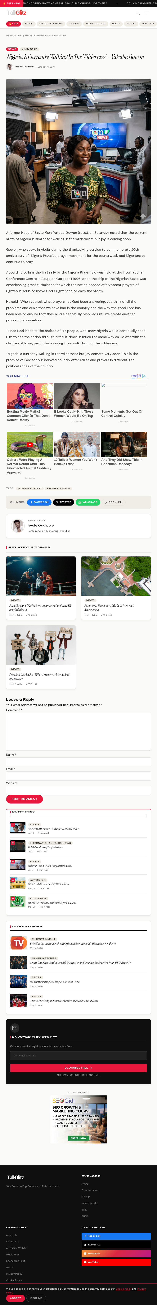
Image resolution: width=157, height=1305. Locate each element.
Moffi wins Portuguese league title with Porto (55, 982)
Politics (148, 23)
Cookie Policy (14, 1280)
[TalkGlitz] (16, 13)
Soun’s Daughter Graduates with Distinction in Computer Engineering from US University (80, 963)
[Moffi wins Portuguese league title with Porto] (18, 981)
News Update (96, 23)
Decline (36, 1298)
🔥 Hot (13, 23)
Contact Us (13, 1241)
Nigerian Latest (30, 488)
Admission (38, 880)
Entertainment (51, 23)
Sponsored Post (15, 1261)
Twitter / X (94, 1245)
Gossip (74, 23)
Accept (15, 1298)
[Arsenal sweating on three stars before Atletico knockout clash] (18, 1000)
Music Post (12, 1254)
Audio (131, 23)
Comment (14, 710)
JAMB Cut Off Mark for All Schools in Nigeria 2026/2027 (52, 902)
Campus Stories (44, 958)
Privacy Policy (14, 1273)
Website (12, 783)
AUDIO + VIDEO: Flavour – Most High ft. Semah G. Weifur (53, 828)
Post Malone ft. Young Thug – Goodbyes (45, 847)
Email (11, 769)
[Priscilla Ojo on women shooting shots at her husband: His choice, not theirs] (18, 942)
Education (38, 898)
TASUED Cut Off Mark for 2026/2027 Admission (49, 884)
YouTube (93, 1262)
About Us (11, 1235)
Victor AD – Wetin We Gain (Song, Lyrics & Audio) (50, 865)
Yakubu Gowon (58, 488)
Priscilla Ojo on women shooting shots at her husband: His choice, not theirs (73, 944)
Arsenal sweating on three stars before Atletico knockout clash (64, 1001)
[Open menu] (147, 13)
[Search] (138, 13)
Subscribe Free (76, 1068)
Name (11, 755)
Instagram (94, 1253)
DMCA (10, 1267)
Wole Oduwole (24, 66)
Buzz (116, 23)
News (29, 23)
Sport (36, 977)
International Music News (50, 843)
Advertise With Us (16, 1248)
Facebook (94, 1236)
